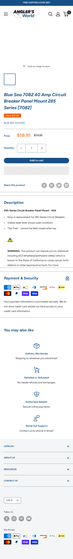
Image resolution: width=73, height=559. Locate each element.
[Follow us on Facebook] (6, 518)
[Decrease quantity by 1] (21, 148)
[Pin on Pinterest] (51, 185)
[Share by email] (66, 185)
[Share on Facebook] (44, 185)
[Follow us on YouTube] (29, 518)
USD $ (9, 500)
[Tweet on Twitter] (59, 185)
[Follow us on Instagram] (14, 518)
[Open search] (50, 14)
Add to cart (37, 160)
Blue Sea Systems (14, 123)
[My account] (58, 14)
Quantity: (9, 147)
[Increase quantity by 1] (42, 148)
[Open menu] (6, 14)
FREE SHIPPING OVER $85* (36, 2)
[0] (65, 14)
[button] (36, 170)
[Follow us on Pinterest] (21, 518)
